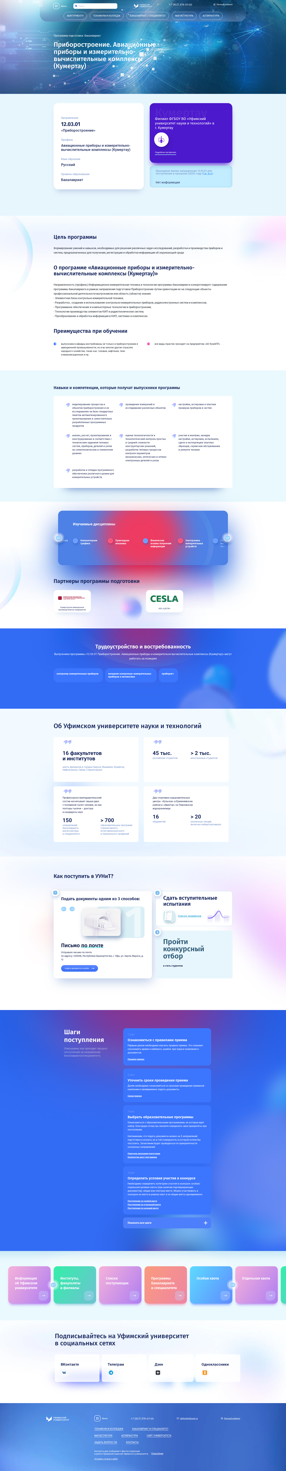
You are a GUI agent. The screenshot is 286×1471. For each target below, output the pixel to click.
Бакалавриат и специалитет (150, 1428)
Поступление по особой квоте (142, 1201)
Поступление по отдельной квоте (144, 1204)
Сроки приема (135, 1096)
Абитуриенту (75, 15)
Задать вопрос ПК (105, 1442)
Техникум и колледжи (108, 1428)
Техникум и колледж (106, 15)
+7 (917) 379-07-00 (180, 4)
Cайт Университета (159, 1435)
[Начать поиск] (76, 6)
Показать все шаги (139, 1222)
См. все (207, 173)
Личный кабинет (224, 4)
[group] (29, 1285)
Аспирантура (211, 15)
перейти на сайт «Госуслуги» (78, 965)
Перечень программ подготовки (144, 1153)
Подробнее (157, 1453)
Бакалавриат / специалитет (148, 15)
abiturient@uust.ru (189, 1418)
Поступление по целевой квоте (143, 1208)
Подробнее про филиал (165, 152)
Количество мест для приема (142, 1157)
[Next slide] (227, 538)
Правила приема (136, 1059)
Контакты (132, 1442)
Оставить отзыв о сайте (106, 1459)
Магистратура (184, 15)
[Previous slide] (58, 538)
